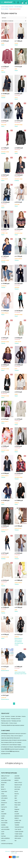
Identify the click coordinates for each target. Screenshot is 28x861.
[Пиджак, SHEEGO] (7, 83)
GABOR (3, 809)
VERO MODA (18, 838)
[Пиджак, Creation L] (7, 273)
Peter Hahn (17, 805)
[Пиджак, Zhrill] (21, 354)
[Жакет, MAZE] (21, 137)
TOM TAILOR (18, 829)
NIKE (16, 798)
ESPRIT (3, 805)
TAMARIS (17, 825)
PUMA (16, 807)
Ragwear (17, 809)
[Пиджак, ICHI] (7, 570)
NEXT (16, 796)
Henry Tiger (4, 820)
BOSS (2, 787)
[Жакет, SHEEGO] (21, 490)
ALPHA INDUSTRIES (6, 780)
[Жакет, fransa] (21, 408)
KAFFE (2, 834)
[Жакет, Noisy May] (7, 110)
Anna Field (3, 782)
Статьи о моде (13, 723)
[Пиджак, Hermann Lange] (7, 246)
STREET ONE (18, 820)
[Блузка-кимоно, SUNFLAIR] (7, 685)
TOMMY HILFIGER (19, 831)
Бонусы (8, 718)
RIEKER (16, 811)
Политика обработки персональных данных (12, 725)
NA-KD (16, 791)
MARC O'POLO (18, 782)
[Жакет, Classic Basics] (7, 300)
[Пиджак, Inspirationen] (21, 515)
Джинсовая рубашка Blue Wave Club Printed (20, 672)
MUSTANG (17, 789)
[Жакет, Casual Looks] (7, 624)
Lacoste (3, 840)
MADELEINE (17, 778)
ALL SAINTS (4, 778)
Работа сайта (4, 723)
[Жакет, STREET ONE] (7, 219)
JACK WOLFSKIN (5, 829)
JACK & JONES (4, 827)
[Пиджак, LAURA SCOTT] (7, 515)
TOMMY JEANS (18, 834)
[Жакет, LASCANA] (21, 192)
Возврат (3, 718)
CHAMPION (4, 796)
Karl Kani (3, 836)
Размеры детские (16, 721)
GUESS (3, 816)
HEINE (2, 818)
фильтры (14, 17)
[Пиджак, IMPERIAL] (21, 273)
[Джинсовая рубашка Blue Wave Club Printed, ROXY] (21, 656)
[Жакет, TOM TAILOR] (7, 164)
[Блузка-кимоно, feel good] (7, 656)
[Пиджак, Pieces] (21, 543)
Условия (13, 716)
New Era (17, 793)
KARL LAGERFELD (5, 838)
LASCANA (17, 776)
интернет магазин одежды (17, 851)
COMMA (3, 800)
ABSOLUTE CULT (5, 776)
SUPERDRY (17, 822)
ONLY (16, 800)
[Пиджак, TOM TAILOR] (21, 327)
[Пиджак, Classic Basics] (21, 246)
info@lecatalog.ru (14, 763)
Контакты (7, 716)
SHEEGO (17, 818)
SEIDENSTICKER (18, 816)
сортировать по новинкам (14, 20)
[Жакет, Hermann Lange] (21, 110)
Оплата (23, 716)
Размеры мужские (6, 721)
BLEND (2, 784)
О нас (2, 716)
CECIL (2, 793)
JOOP (2, 831)
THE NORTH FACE (19, 827)
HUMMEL (3, 825)
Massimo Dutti (18, 784)
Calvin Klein (4, 791)
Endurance (4, 802)
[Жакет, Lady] (21, 56)
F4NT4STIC (4, 807)
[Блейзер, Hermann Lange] (7, 137)
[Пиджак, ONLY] (7, 56)
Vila (15, 840)
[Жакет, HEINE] (7, 30)
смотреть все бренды (7, 843)
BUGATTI (3, 789)
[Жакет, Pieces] (21, 30)
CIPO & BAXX (4, 798)
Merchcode (17, 787)
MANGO (17, 780)
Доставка (18, 716)
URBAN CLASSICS (19, 836)
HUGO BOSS (4, 822)
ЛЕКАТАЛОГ (8, 2)
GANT (2, 811)
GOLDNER (3, 813)
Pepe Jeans (18, 802)
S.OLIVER (17, 813)
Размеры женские (15, 718)
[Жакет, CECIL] (21, 83)
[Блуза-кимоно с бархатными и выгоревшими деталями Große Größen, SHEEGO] (21, 624)
